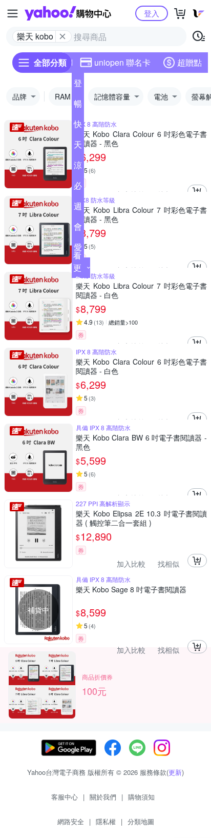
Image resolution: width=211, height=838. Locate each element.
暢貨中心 (78, 105)
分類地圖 (141, 821)
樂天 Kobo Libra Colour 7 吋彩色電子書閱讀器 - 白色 (141, 290)
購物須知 (141, 797)
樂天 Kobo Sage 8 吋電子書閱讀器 (131, 589)
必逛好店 (78, 187)
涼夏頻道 (78, 167)
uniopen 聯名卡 (122, 62)
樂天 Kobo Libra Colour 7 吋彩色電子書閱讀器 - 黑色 (141, 214)
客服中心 (64, 797)
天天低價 (78, 146)
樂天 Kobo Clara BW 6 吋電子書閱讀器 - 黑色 (141, 442)
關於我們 (103, 797)
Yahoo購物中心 (68, 13)
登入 (151, 13)
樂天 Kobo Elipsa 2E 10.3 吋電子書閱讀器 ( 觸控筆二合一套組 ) (141, 518)
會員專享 (78, 229)
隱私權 (106, 821)
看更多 (77, 267)
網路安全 (70, 821)
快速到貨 (78, 126)
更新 (175, 772)
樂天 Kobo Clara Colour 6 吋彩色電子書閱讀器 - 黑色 (141, 138)
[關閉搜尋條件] (62, 36)
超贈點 (189, 62)
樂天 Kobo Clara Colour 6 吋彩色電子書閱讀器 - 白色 (141, 366)
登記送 (78, 85)
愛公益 (78, 249)
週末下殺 (78, 208)
